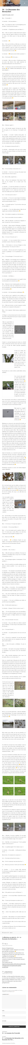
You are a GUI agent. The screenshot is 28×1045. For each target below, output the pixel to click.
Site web (4, 1020)
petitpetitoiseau (8, 972)
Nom (3, 1010)
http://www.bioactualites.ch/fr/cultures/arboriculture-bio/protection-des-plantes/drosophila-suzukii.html (14, 965)
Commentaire (5, 994)
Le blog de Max (7, 3)
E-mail (3, 1015)
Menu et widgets (24, 4)
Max (11, 932)
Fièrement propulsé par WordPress (8, 1043)
